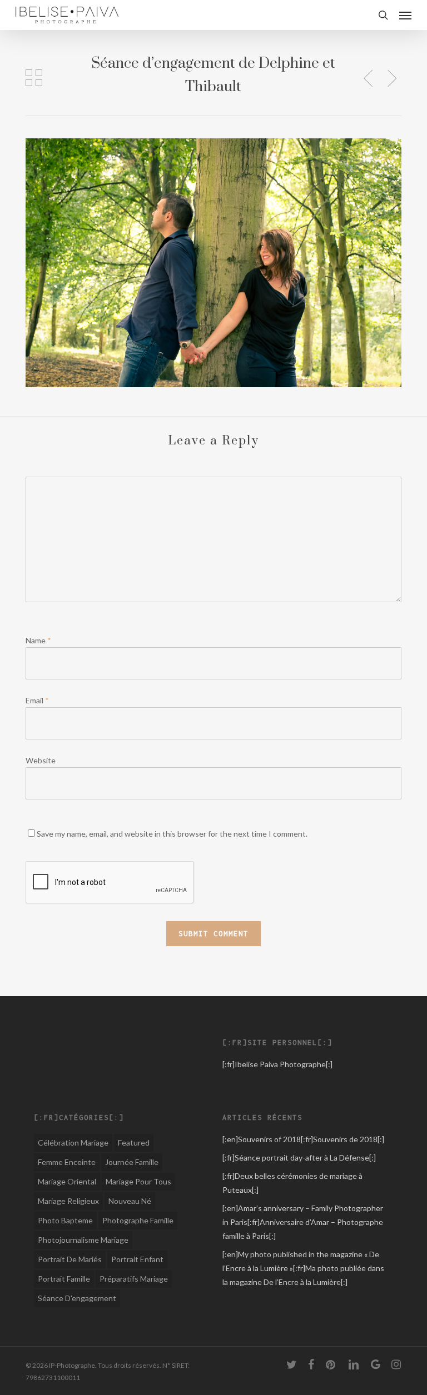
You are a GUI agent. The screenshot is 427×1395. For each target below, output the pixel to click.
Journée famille (131, 1162)
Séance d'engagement (77, 1298)
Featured (134, 1142)
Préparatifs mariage (134, 1278)
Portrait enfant (137, 1259)
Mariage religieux (68, 1201)
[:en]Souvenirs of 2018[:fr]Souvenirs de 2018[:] (303, 1139)
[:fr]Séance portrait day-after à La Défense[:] (299, 1157)
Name (38, 640)
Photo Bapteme (65, 1220)
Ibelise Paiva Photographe (280, 1064)
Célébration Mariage (73, 1142)
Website (41, 760)
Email (37, 700)
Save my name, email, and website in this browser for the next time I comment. (172, 833)
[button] (405, 15)
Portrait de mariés (70, 1259)
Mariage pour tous (138, 1181)
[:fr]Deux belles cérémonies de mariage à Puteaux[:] (292, 1182)
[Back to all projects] (34, 77)
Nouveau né (129, 1201)
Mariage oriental (67, 1181)
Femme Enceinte (67, 1162)
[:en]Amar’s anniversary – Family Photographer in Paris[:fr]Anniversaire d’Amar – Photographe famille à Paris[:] (302, 1222)
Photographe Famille (137, 1220)
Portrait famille (64, 1278)
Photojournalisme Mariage (83, 1239)
